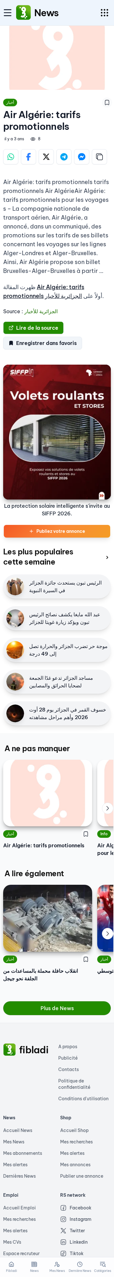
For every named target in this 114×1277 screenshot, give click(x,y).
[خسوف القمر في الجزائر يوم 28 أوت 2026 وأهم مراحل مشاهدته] (15, 713)
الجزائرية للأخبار (63, 296)
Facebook (81, 1208)
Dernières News (19, 1176)
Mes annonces (75, 1165)
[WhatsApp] (10, 156)
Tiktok (77, 1253)
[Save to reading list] (107, 102)
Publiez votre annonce (60, 531)
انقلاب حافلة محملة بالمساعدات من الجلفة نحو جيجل (40, 975)
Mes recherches (76, 1142)
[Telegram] (64, 156)
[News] (23, 12)
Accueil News (17, 1130)
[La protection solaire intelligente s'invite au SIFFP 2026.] (57, 432)
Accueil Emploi (19, 1208)
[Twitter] (46, 156)
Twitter (77, 1231)
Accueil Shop (74, 1130)
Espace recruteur (21, 1253)
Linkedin (79, 1242)
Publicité (68, 1058)
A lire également (34, 873)
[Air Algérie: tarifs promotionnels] (47, 793)
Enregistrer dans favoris (46, 343)
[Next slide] (107, 808)
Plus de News (57, 1008)
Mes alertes (15, 1165)
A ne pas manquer (37, 748)
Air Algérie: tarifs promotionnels (43, 845)
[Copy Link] (99, 156)
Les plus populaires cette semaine (38, 556)
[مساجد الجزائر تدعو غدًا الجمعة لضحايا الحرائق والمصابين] (15, 682)
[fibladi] (9, 1049)
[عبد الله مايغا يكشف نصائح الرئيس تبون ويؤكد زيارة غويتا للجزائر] (15, 618)
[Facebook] (28, 156)
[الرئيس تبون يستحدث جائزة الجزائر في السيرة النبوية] (15, 586)
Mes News (13, 1142)
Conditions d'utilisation (83, 1099)
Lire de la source (37, 328)
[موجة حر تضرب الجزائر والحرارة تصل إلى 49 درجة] (15, 650)
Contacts (68, 1069)
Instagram (81, 1219)
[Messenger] (81, 156)
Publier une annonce (81, 1176)
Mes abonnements (22, 1153)
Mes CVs (12, 1242)
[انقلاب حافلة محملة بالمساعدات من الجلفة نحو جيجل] (47, 918)
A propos (67, 1046)
